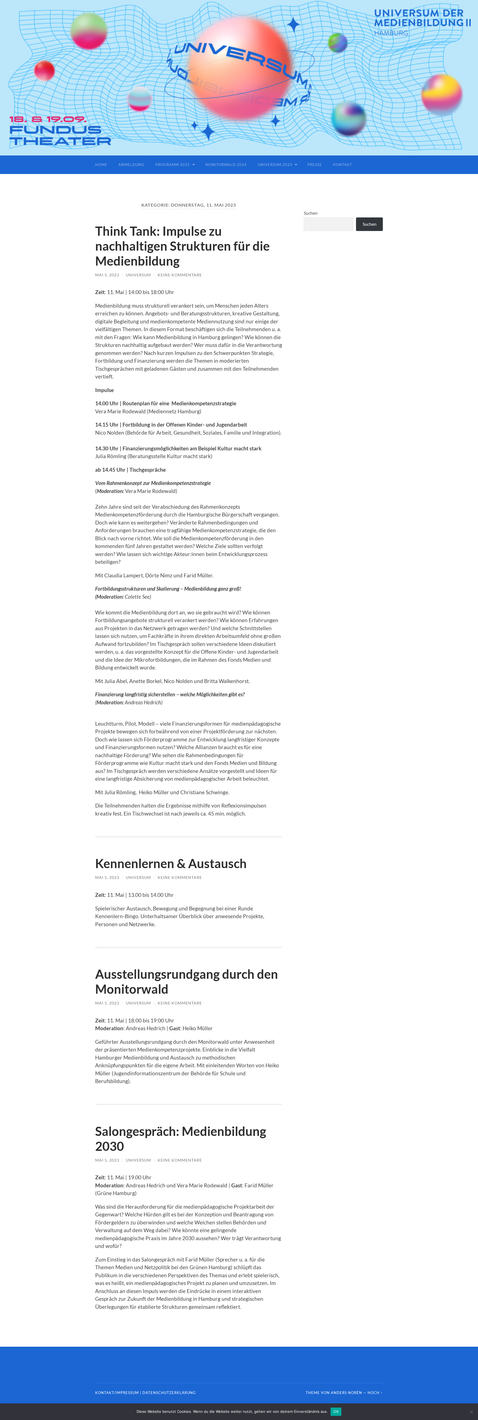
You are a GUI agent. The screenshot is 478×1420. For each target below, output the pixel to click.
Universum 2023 (275, 164)
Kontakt (342, 164)
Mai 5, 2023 (107, 274)
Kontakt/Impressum (117, 1392)
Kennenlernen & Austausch (171, 863)
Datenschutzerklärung (169, 1392)
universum (138, 274)
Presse (315, 164)
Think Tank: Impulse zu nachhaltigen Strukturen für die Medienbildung (182, 246)
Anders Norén (346, 1392)
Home (101, 164)
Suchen (311, 213)
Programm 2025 (172, 164)
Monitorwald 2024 (226, 164)
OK (336, 1411)
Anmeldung (131, 164)
